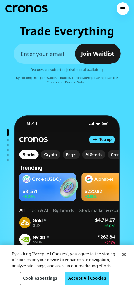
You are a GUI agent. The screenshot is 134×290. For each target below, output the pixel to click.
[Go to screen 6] (8, 160)
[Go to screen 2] (8, 140)
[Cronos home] (26, 8)
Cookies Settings (40, 278)
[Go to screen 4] (8, 150)
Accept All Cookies (87, 278)
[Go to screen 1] (8, 132)
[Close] (124, 254)
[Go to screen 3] (8, 145)
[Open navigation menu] (123, 8)
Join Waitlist (97, 53)
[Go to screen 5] (8, 155)
